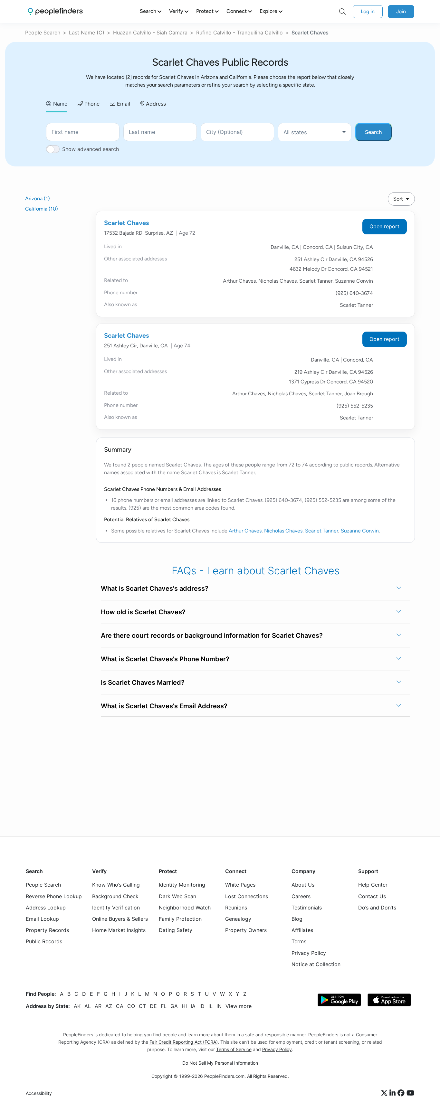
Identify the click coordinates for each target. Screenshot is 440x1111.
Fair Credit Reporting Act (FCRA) (183, 1042)
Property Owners (246, 930)
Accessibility (39, 1093)
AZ (108, 1006)
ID (202, 1006)
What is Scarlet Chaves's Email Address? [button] (164, 706)
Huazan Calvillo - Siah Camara (150, 32)
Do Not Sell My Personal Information (220, 1063)
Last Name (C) (86, 32)
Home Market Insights (119, 930)
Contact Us (372, 896)
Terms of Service (234, 1049)
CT (142, 1006)
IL (210, 1006)
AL (87, 1006)
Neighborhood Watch (185, 907)
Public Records (44, 941)
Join (401, 11)
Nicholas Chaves (283, 531)
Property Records (47, 930)
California (41, 209)
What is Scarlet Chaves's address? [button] (154, 588)
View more (238, 1006)
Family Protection (180, 919)
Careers (301, 896)
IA (193, 1006)
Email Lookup (42, 919)
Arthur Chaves (245, 531)
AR (98, 1006)
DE (153, 1006)
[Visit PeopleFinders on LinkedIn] (393, 1093)
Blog (297, 919)
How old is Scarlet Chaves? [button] (143, 612)
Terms (299, 941)
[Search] (342, 11)
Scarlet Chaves (126, 223)
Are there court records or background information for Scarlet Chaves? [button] (212, 635)
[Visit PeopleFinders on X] (385, 1093)
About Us (303, 884)
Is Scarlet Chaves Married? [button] (143, 682)
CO (131, 1006)
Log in (368, 11)
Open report (384, 226)
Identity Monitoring (182, 884)
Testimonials (307, 907)
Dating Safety (175, 930)
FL (164, 1006)
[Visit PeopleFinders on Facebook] (402, 1093)
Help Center (372, 884)
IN (219, 1006)
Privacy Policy (309, 953)
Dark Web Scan (177, 896)
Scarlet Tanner (321, 531)
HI (184, 1006)
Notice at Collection (316, 964)
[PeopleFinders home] (55, 11)
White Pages (240, 884)
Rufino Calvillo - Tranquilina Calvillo (239, 32)
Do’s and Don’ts (377, 907)
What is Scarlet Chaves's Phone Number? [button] (165, 659)
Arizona (37, 198)
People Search (42, 32)
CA (119, 1006)
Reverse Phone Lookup (54, 896)
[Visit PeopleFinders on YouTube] (410, 1093)
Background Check (115, 896)
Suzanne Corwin (360, 531)
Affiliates (302, 930)
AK (77, 1006)
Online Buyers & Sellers (120, 919)
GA (174, 1006)
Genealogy (238, 919)
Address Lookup (46, 907)
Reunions (236, 907)
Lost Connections (246, 896)
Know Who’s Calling (116, 884)
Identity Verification (116, 907)
